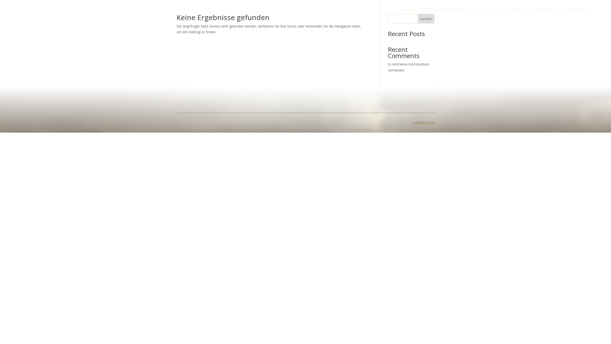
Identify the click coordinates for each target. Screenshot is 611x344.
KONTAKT (574, 10)
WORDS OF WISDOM (530, 10)
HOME (409, 10)
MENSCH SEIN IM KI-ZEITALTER (461, 10)
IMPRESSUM (424, 123)
